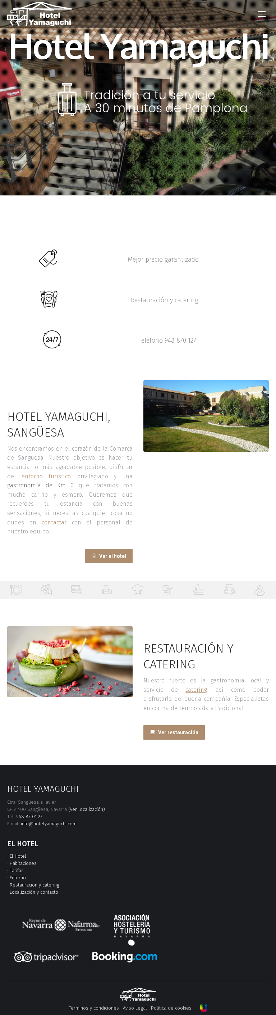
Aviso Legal (135, 1008)
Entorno (18, 877)
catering (196, 689)
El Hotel (18, 856)
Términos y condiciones (94, 1008)
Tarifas (17, 870)
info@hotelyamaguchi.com (49, 823)
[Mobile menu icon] (261, 14)
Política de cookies (171, 1008)
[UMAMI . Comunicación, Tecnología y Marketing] (203, 1008)
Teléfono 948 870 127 (167, 340)
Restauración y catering (164, 300)
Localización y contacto (34, 892)
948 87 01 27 (29, 816)
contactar (54, 522)
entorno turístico (46, 476)
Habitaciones (23, 863)
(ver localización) (86, 809)
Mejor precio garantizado (163, 259)
